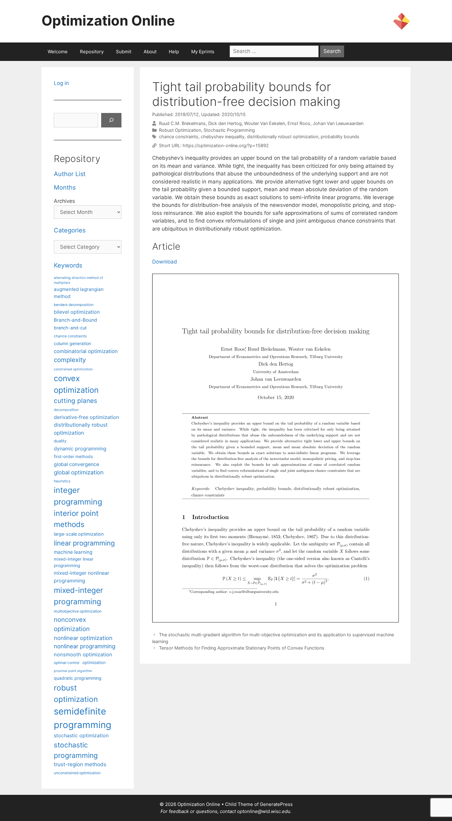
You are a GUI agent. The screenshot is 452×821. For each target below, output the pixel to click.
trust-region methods (80, 764)
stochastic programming (76, 750)
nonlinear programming (84, 646)
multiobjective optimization (77, 611)
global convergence (76, 464)
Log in (61, 83)
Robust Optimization (180, 130)
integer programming (78, 495)
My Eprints (202, 51)
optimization (94, 662)
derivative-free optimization (86, 417)
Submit (123, 51)
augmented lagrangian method (79, 292)
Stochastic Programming (229, 130)
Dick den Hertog (225, 123)
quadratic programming (77, 678)
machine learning (73, 552)
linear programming (84, 543)
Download (164, 262)
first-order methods (73, 456)
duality (60, 440)
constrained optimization (73, 369)
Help (174, 51)
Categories (69, 230)
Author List (69, 174)
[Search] (111, 120)
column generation (72, 343)
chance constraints (178, 136)
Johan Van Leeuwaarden (338, 123)
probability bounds (340, 136)
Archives (64, 201)
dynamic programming (80, 448)
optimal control (66, 662)
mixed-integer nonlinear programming (81, 576)
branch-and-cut (70, 327)
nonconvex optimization (72, 624)
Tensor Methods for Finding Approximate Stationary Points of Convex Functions (241, 647)
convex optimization (76, 384)
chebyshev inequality (222, 136)
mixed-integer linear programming (73, 562)
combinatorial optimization (86, 351)
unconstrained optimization (77, 773)
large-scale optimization (79, 534)
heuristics (62, 481)
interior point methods (76, 519)
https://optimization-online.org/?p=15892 (226, 145)
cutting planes (75, 400)
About (150, 51)
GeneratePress (276, 804)
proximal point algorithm (73, 671)
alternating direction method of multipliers (78, 280)
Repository (92, 51)
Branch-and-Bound (75, 320)
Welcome (58, 51)
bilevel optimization (77, 312)
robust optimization (76, 693)
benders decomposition (73, 305)
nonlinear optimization (83, 637)
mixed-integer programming (78, 596)
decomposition (66, 410)
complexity (70, 360)
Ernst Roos (298, 123)
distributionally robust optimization (282, 136)
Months (65, 187)
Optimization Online (108, 20)
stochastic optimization (81, 735)
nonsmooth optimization (83, 654)
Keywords (68, 265)
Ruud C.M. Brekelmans (182, 123)
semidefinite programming (82, 718)
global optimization (79, 472)
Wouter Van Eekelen (264, 123)
